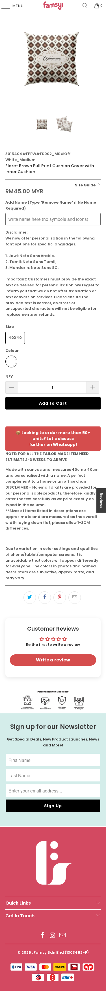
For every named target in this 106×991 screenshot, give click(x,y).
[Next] (96, 58)
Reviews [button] (101, 500)
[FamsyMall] (53, 5)
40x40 (15, 337)
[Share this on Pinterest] (59, 597)
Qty (9, 376)
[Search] (85, 5)
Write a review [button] (53, 660)
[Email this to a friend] (74, 597)
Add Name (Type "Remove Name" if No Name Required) (50, 205)
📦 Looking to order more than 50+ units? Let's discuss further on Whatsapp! (53, 438)
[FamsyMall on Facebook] (43, 936)
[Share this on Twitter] (29, 597)
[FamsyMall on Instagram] (53, 936)
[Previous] (9, 58)
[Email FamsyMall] (62, 936)
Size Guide (85, 185)
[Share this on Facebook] (44, 597)
